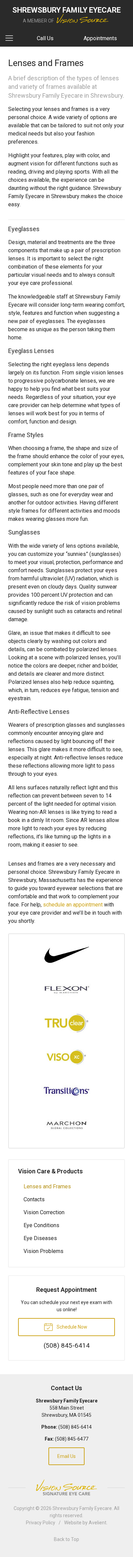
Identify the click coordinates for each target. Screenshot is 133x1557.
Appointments (100, 38)
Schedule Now (71, 1327)
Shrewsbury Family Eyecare (82, 1508)
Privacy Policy (40, 1522)
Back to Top (66, 1539)
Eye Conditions (41, 1225)
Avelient (97, 1522)
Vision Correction (44, 1212)
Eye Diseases (40, 1238)
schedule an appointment (73, 904)
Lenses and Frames (47, 1186)
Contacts (34, 1199)
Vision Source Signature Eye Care (66, 1487)
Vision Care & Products (50, 1171)
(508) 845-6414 (75, 1427)
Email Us (66, 1456)
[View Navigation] (11, 38)
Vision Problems (43, 1251)
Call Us (45, 38)
